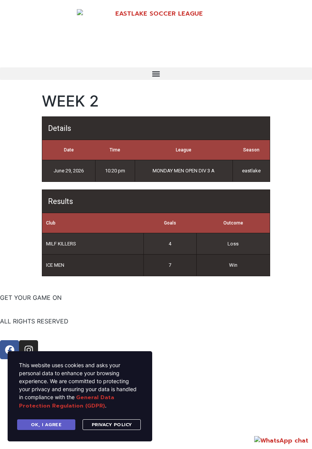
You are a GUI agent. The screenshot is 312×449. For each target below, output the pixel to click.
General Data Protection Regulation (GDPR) (66, 401)
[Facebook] (9, 349)
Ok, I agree (46, 424)
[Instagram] (28, 349)
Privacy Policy (112, 424)
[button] (156, 73)
